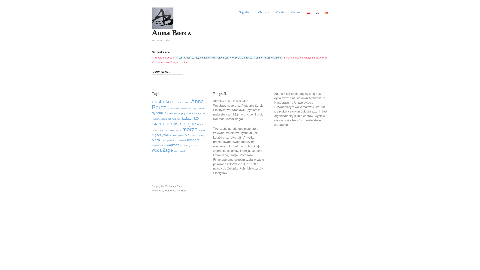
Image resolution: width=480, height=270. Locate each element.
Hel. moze (200, 113)
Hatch (184, 190)
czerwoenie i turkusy (181, 108)
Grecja (192, 113)
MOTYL (201, 130)
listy (155, 124)
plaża (156, 139)
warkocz (173, 144)
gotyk (186, 113)
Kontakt (295, 12)
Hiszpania (156, 118)
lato (195, 118)
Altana (187, 102)
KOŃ (174, 118)
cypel (169, 108)
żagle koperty (180, 150)
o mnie (194, 135)
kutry (179, 118)
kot (169, 118)
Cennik (280, 12)
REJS (175, 140)
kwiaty (186, 118)
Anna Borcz (171, 32)
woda (157, 150)
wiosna (194, 145)
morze (189, 129)
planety (201, 135)
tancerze (182, 140)
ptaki (169, 140)
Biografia (243, 12)
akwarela (180, 102)
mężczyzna (160, 135)
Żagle (168, 150)
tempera (193, 139)
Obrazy (262, 12)
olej (187, 135)
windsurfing (185, 145)
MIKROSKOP (175, 130)
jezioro (164, 118)
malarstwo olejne (177, 123)
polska (163, 140)
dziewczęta (172, 113)
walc (164, 145)
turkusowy (156, 145)
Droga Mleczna (198, 108)
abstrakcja (163, 101)
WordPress (170, 190)
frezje (180, 113)
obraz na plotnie (177, 135)
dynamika (159, 112)
